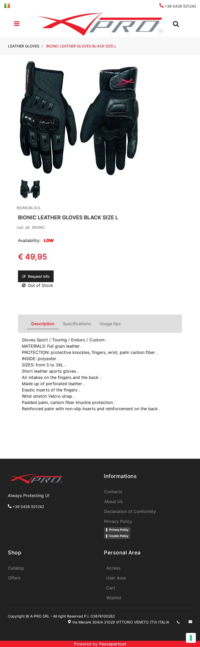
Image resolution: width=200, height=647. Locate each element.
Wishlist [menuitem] (113, 597)
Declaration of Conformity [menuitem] (130, 511)
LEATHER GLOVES (23, 46)
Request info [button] (38, 276)
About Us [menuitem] (113, 501)
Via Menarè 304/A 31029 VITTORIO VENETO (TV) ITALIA (120, 622)
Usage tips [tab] (110, 323)
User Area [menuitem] (116, 578)
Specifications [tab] (77, 323)
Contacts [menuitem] (113, 491)
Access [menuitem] (113, 568)
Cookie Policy (118, 536)
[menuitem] (7, 5)
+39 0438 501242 (180, 6)
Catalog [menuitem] (16, 568)
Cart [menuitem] (110, 587)
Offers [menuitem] (14, 578)
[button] (79, 118)
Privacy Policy (118, 529)
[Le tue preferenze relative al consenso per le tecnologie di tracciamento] (191, 638)
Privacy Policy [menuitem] (118, 521)
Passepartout (112, 643)
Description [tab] (42, 323)
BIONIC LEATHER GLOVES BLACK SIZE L (81, 46)
